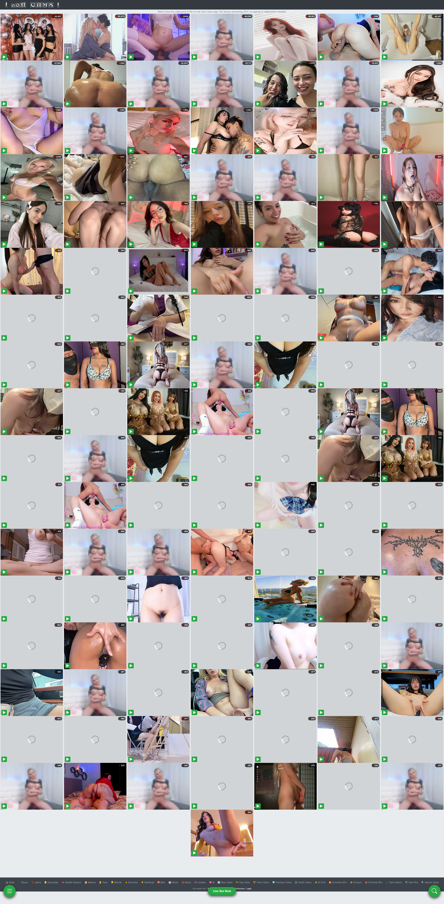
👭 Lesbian (200, 882)
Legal (248, 888)
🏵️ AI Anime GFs (338, 882)
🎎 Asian (10, 882)
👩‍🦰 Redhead (147, 882)
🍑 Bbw (161, 882)
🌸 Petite (173, 882)
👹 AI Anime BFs (373, 882)
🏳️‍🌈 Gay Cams (243, 882)
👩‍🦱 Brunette (131, 882)
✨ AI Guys (356, 882)
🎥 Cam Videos (394, 882)
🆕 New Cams (225, 882)
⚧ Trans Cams (261, 882)
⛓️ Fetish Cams (303, 882)
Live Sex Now (222, 891)
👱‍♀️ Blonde (116, 882)
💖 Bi (211, 882)
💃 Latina (36, 882)
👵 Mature (90, 882)
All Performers (238, 888)
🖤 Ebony (23, 882)
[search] (434, 891)
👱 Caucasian (51, 882)
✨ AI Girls (320, 882)
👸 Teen (103, 882)
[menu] (9, 891)
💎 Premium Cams (282, 882)
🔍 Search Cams (430, 882)
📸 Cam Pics (411, 882)
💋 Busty (186, 882)
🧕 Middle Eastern (71, 882)
